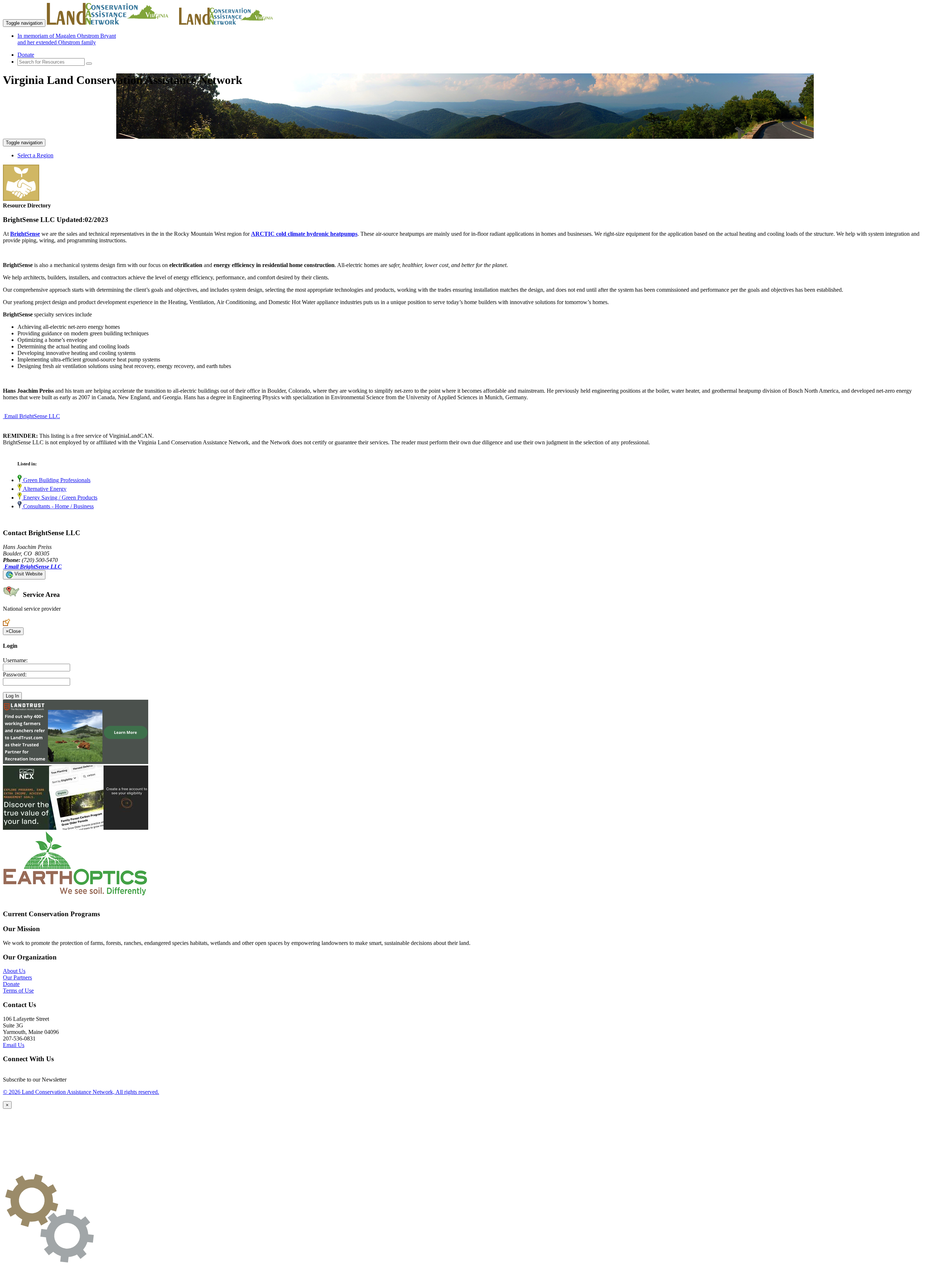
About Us (14, 971)
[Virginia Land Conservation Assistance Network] (112, 23)
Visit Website (28, 574)
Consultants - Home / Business (58, 506)
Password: (15, 674)
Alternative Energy (44, 489)
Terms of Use (18, 990)
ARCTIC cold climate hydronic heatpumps (304, 234)
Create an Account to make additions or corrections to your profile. (79, 615)
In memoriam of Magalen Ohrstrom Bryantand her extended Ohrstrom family (66, 39)
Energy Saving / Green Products (59, 497)
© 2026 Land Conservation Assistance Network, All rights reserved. (81, 1092)
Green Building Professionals (56, 480)
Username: (15, 660)
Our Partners (17, 977)
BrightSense (25, 234)
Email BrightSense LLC (32, 416)
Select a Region (35, 155)
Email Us (13, 1045)
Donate (25, 55)
